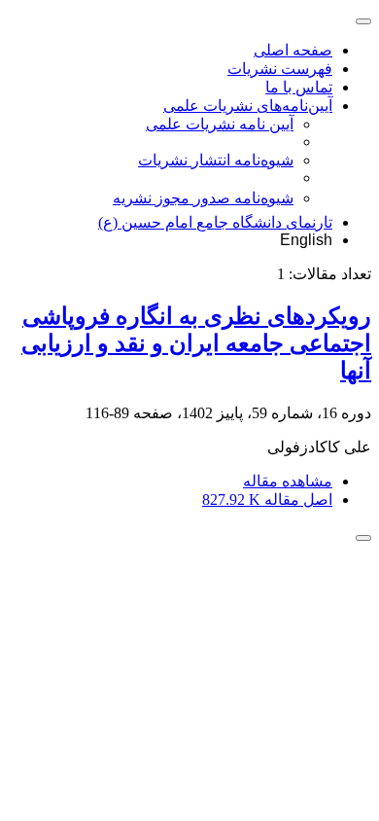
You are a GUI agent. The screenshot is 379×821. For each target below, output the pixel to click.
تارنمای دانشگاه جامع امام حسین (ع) (215, 222)
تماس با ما (298, 87)
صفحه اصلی (293, 50)
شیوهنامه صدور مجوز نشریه (203, 198)
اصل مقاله (267, 499)
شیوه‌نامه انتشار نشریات (215, 160)
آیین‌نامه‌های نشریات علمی (247, 105)
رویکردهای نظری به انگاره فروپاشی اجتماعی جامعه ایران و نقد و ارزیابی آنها (196, 343)
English (306, 240)
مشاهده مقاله (287, 481)
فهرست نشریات (279, 68)
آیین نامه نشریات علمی (219, 124)
